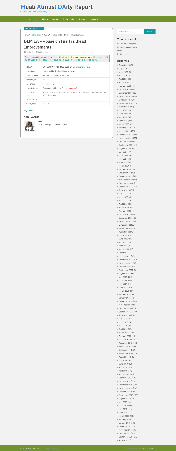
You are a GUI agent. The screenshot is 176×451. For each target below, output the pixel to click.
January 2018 (125, 423)
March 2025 (124, 124)
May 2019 (123, 367)
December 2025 (126, 93)
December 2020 (126, 301)
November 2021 (125, 263)
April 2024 (123, 162)
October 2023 (125, 183)
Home (26, 35)
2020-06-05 (36, 60)
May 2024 (123, 159)
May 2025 (123, 117)
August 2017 (124, 440)
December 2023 (126, 176)
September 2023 (126, 187)
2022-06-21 (80, 60)
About (119, 51)
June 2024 (123, 155)
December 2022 (125, 218)
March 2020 (124, 332)
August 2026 (124, 65)
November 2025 (126, 96)
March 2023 (124, 207)
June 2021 (123, 280)
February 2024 (125, 169)
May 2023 (123, 200)
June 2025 (123, 114)
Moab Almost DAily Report (31, 448)
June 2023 (123, 197)
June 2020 (123, 322)
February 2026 (125, 86)
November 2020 (126, 305)
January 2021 (124, 298)
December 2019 (125, 343)
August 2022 (124, 232)
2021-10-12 (69, 60)
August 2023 (124, 190)
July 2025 (123, 110)
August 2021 (124, 273)
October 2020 (125, 308)
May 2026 (123, 75)
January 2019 (125, 381)
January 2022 (125, 256)
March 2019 (124, 374)
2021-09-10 (59, 60)
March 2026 (124, 82)
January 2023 (125, 214)
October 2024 (125, 141)
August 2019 (124, 357)
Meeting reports (30, 19)
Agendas (82, 19)
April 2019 (123, 371)
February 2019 (125, 378)
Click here (62, 57)
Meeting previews (50, 19)
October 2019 (125, 350)
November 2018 (126, 388)
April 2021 (123, 287)
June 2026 (123, 72)
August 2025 (124, 107)
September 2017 (126, 437)
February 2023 (125, 211)
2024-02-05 (91, 60)
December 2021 (125, 260)
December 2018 (125, 385)
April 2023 (123, 204)
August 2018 (124, 398)
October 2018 (125, 392)
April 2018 (123, 412)
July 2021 (123, 277)
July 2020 (123, 319)
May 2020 (123, 326)
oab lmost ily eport (56, 6)
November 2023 (126, 180)
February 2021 (125, 294)
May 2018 (123, 409)
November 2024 (126, 138)
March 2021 (124, 291)
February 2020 (125, 336)
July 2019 (123, 360)
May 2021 (123, 284)
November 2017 (125, 430)
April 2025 (123, 121)
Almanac (95, 19)
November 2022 (126, 221)
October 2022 (125, 225)
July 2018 (123, 402)
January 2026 (125, 89)
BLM (31, 110)
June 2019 (123, 364)
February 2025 (125, 127)
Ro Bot (32, 52)
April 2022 (123, 246)
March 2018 (124, 416)
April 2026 (123, 79)
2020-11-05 (48, 60)
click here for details (81, 67)
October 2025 (125, 100)
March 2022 (124, 249)
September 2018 (126, 395)
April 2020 (123, 329)
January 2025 (125, 131)
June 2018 (123, 405)
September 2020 (126, 312)
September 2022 (126, 228)
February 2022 (125, 253)
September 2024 (126, 145)
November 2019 (126, 346)
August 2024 (124, 148)
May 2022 (123, 242)
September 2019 (126, 353)
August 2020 (124, 315)
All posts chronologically (127, 47)
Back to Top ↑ (149, 448)
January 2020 (125, 339)
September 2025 (126, 103)
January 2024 (125, 173)
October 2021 (125, 266)
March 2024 (124, 166)
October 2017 (125, 433)
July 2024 (123, 152)
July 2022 (123, 235)
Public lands (68, 19)
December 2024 (126, 134)
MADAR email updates (126, 44)
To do (119, 54)
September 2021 (126, 270)
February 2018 (125, 419)
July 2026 (123, 68)
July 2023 (123, 193)
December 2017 (125, 426)
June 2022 (123, 239)
